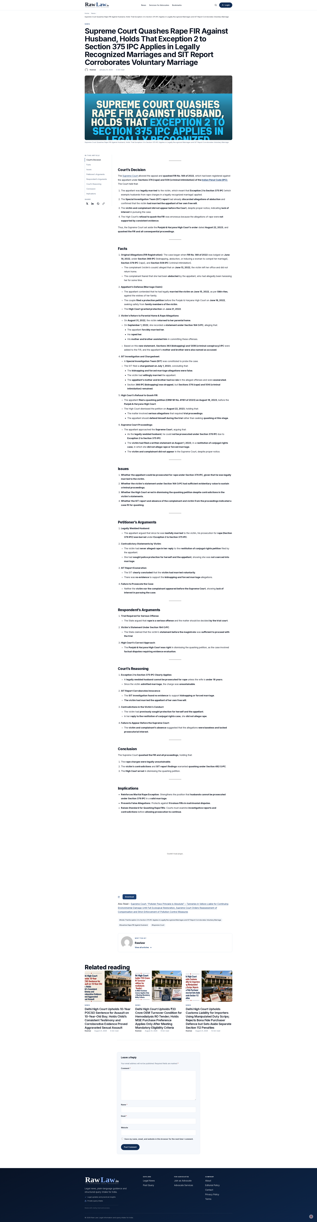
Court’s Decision (93, 160)
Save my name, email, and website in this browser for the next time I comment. (158, 1139)
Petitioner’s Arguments (95, 174)
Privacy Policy (212, 1194)
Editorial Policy (212, 1185)
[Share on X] (87, 203)
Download (129, 897)
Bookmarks (177, 5)
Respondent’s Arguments (96, 179)
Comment (126, 1068)
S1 (119, 897)
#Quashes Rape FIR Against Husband (133, 925)
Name (124, 1105)
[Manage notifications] (311, 1217)
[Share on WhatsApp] (98, 203)
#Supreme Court (158, 925)
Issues (89, 169)
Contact (209, 1190)
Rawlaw (93, 70)
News (143, 5)
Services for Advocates (159, 5)
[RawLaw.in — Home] (111, 1180)
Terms (208, 1199)
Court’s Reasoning (93, 184)
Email (124, 1116)
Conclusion (90, 189)
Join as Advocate (183, 1180)
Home (87, 13)
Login (227, 5)
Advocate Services (183, 1185)
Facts (88, 165)
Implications (91, 194)
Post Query (148, 1185)
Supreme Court (130, 175)
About (208, 1180)
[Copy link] (103, 203)
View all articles (143, 947)
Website (124, 1128)
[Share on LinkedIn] (92, 203)
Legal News (149, 1180)
